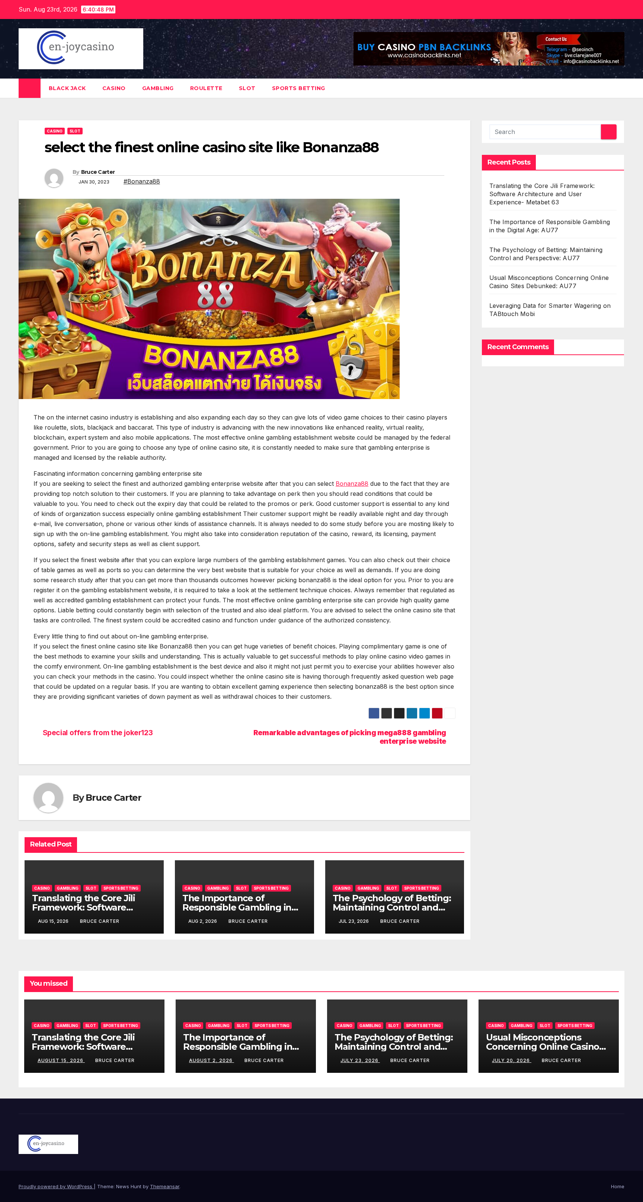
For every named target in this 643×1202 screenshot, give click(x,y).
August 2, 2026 (211, 1060)
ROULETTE (206, 88)
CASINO (114, 88)
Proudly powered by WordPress (56, 1186)
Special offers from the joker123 (98, 732)
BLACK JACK (67, 88)
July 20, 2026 (511, 1060)
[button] (619, 88)
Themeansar (164, 1186)
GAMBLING (158, 88)
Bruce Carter (98, 172)
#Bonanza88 (142, 181)
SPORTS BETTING (298, 88)
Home (617, 1186)
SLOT (247, 88)
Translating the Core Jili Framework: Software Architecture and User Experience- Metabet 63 (542, 194)
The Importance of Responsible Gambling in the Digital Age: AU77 (236, 907)
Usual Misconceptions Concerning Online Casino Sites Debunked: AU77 (542, 1046)
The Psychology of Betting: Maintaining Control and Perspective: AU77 (392, 907)
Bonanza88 (352, 483)
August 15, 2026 (61, 1060)
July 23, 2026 (360, 1060)
